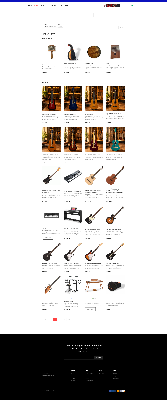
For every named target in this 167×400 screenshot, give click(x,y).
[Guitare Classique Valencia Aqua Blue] (115, 139)
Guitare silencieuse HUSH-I (48, 300)
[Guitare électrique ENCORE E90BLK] (51, 251)
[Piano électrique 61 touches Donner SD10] (73, 175)
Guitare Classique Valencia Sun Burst (71, 154)
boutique (36, 5)
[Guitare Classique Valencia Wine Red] (94, 139)
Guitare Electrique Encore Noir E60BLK (72, 263)
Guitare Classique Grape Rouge (49, 114)
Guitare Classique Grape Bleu (70, 114)
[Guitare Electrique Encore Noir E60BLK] (73, 251)
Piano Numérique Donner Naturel (92, 300)
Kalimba (107, 63)
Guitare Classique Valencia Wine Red (92, 154)
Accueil (30, 5)
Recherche (67, 5)
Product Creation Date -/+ (50, 26)
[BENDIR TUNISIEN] (94, 51)
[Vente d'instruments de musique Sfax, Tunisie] (111, 5)
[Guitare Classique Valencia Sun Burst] (73, 139)
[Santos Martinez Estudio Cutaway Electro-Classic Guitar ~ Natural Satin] (94, 175)
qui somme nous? (116, 378)
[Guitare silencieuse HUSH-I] (51, 284)
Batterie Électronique (68, 301)
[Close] (165, 1)
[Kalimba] (115, 51)
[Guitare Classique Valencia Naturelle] (51, 139)
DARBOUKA (73, 378)
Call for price (48, 237)
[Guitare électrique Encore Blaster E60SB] (94, 251)
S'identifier (115, 373)
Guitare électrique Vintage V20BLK (92, 229)
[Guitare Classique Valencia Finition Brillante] (115, 98)
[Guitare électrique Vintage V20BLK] (94, 215)
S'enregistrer (115, 376)
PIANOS (72, 376)
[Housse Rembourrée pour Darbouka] (115, 284)
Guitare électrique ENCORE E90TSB (113, 229)
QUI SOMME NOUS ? (52, 5)
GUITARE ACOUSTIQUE (89, 380)
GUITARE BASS (87, 378)
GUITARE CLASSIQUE (89, 376)
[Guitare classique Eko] (94, 98)
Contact (60, 5)
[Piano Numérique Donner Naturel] (94, 284)
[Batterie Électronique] (73, 284)
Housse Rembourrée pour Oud (70, 63)
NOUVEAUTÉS (73, 383)
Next (64, 319)
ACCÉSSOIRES (73, 380)
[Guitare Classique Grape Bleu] (73, 98)
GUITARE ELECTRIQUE (89, 373)
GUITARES (43, 5)
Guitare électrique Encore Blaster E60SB (93, 263)
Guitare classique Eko (89, 114)
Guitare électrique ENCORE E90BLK (49, 263)
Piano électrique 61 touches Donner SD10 (72, 191)
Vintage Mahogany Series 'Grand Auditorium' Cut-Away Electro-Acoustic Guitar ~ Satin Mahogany (114, 192)
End (69, 319)
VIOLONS (72, 373)
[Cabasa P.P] (51, 51)
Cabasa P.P (44, 64)
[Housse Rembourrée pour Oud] (73, 51)
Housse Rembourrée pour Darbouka (113, 300)
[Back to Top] (163, 394)
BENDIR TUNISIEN (89, 63)
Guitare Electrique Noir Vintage (112, 263)
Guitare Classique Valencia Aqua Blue (114, 154)
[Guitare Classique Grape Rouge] (51, 98)
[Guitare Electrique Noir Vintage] (115, 251)
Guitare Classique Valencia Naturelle (50, 154)
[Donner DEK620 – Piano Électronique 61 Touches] (51, 215)
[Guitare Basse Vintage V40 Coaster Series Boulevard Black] (51, 175)
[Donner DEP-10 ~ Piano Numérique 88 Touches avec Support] (73, 215)
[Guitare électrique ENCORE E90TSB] (115, 215)
